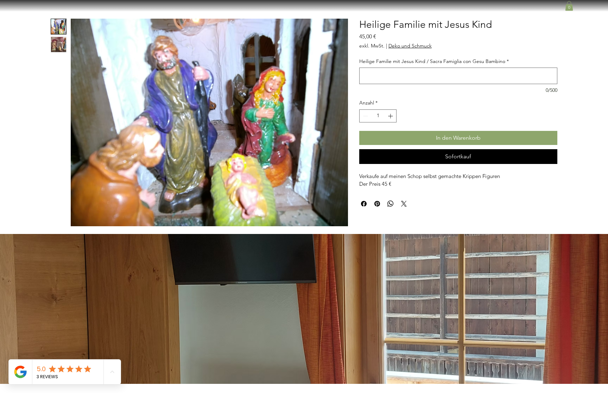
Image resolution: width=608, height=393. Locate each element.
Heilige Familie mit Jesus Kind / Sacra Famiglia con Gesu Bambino (434, 61)
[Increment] (391, 116)
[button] (569, 6)
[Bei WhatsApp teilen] (390, 203)
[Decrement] (364, 116)
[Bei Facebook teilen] (364, 203)
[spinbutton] (378, 116)
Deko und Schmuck (410, 46)
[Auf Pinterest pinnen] (377, 203)
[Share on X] (404, 203)
